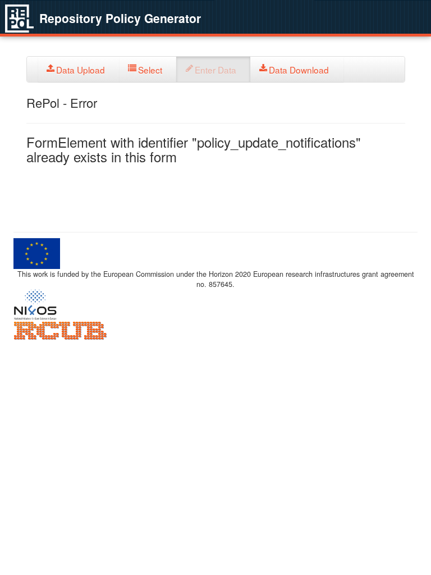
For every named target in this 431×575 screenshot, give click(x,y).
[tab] (79, 69)
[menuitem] (79, 69)
